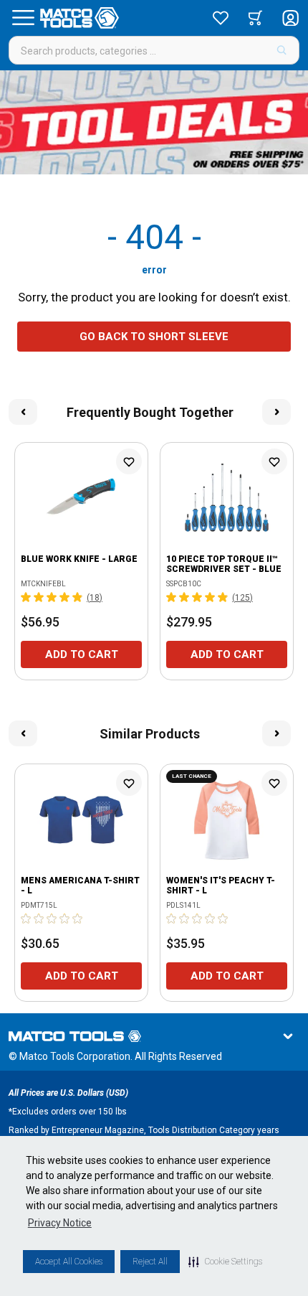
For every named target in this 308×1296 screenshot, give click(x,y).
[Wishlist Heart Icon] (129, 461)
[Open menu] (23, 18)
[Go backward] (23, 412)
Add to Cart (81, 654)
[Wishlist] (220, 18)
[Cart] (255, 18)
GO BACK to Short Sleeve (154, 336)
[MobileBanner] (154, 122)
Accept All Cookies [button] (68, 1262)
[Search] (282, 50)
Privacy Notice (60, 1223)
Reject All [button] (150, 1262)
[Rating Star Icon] (26, 597)
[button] (225, 1261)
